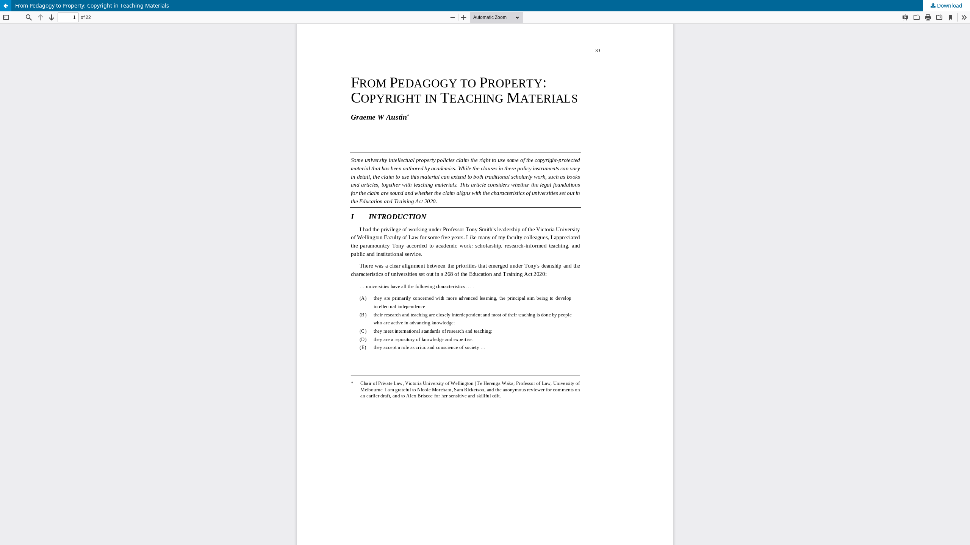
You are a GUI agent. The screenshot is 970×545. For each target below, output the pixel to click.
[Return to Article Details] (5, 5)
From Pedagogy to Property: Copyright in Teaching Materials (92, 5)
